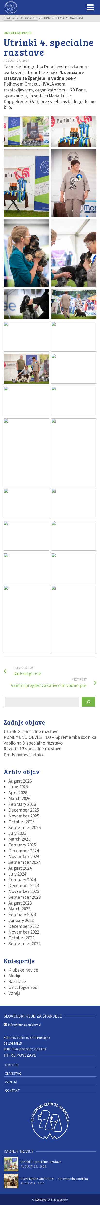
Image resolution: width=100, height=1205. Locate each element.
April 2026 (17, 792)
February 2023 (22, 914)
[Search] (88, 702)
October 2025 (21, 821)
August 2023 (20, 903)
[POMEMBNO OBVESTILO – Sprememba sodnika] (11, 1181)
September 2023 (24, 897)
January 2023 (21, 920)
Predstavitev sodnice (24, 754)
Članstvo (13, 1073)
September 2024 (24, 862)
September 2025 (24, 827)
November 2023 (23, 891)
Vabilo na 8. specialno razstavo (33, 743)
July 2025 (17, 833)
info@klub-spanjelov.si (24, 1024)
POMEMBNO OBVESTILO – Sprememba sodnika (50, 737)
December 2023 (23, 885)
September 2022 (24, 943)
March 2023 (19, 909)
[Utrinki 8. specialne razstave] (11, 1164)
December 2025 (23, 810)
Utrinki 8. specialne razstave (31, 731)
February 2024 (22, 880)
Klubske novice (23, 970)
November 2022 (23, 932)
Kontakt (12, 1090)
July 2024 (17, 874)
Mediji (14, 976)
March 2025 (19, 839)
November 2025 (23, 816)
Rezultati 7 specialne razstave (32, 749)
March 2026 (19, 798)
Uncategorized (18, 33)
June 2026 (18, 787)
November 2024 (23, 856)
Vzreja (14, 993)
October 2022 (21, 938)
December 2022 (23, 926)
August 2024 (20, 868)
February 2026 (22, 804)
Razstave (17, 981)
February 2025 (22, 845)
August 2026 (20, 781)
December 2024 (23, 850)
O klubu (12, 1065)
